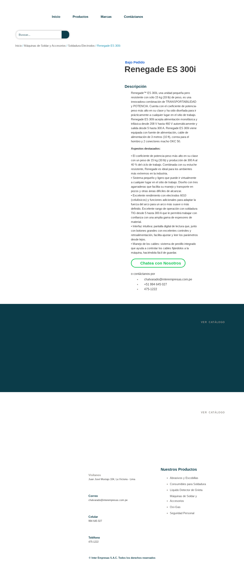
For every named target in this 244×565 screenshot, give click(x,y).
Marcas (106, 17)
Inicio (56, 17)
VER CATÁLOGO (213, 322)
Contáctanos (133, 17)
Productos (80, 17)
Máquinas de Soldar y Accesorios (45, 45)
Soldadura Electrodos (81, 45)
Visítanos (94, 475)
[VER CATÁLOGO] (202, 317)
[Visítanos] (90, 469)
